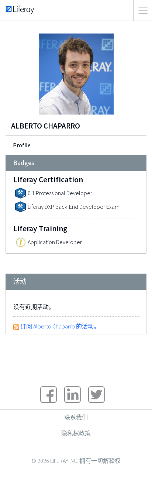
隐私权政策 (76, 433)
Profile (22, 145)
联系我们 (76, 417)
